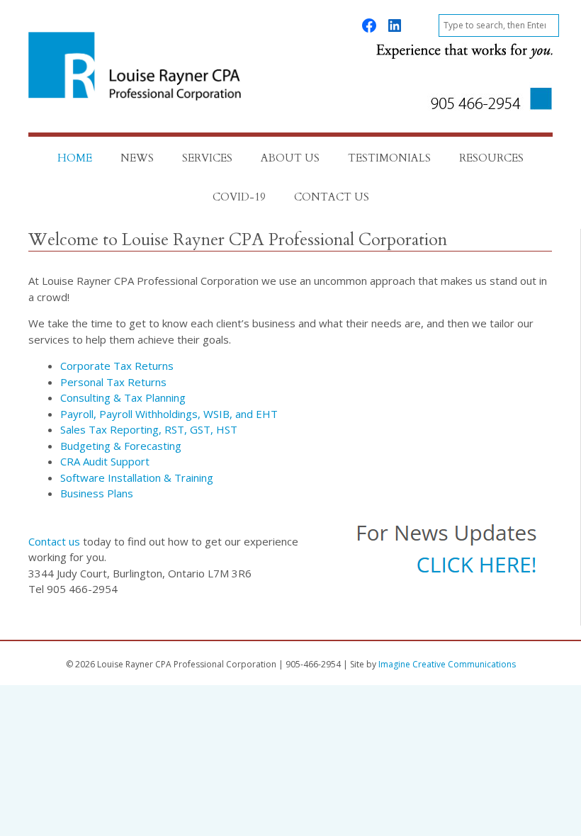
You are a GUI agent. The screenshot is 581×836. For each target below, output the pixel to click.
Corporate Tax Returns (117, 365)
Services (207, 158)
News (137, 158)
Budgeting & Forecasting (120, 446)
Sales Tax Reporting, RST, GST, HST (148, 429)
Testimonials (389, 158)
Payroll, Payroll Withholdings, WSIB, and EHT (169, 414)
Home (74, 158)
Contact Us (331, 197)
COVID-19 (239, 197)
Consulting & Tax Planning (123, 397)
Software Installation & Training (136, 477)
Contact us (54, 541)
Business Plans (96, 493)
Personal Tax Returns (113, 382)
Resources (491, 158)
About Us (290, 158)
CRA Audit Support (105, 461)
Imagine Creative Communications (447, 664)
